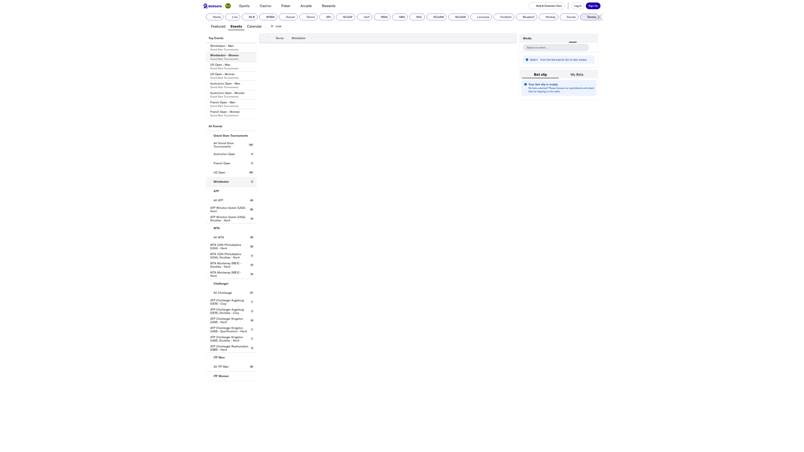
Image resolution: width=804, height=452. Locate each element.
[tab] (218, 26)
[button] (598, 17)
